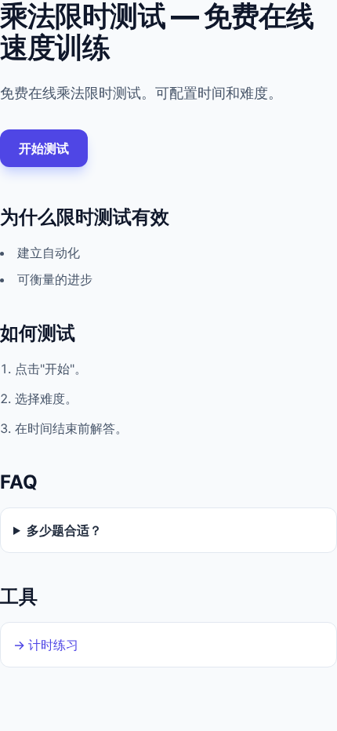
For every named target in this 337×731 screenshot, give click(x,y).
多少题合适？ (64, 530)
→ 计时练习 (45, 645)
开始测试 (44, 148)
